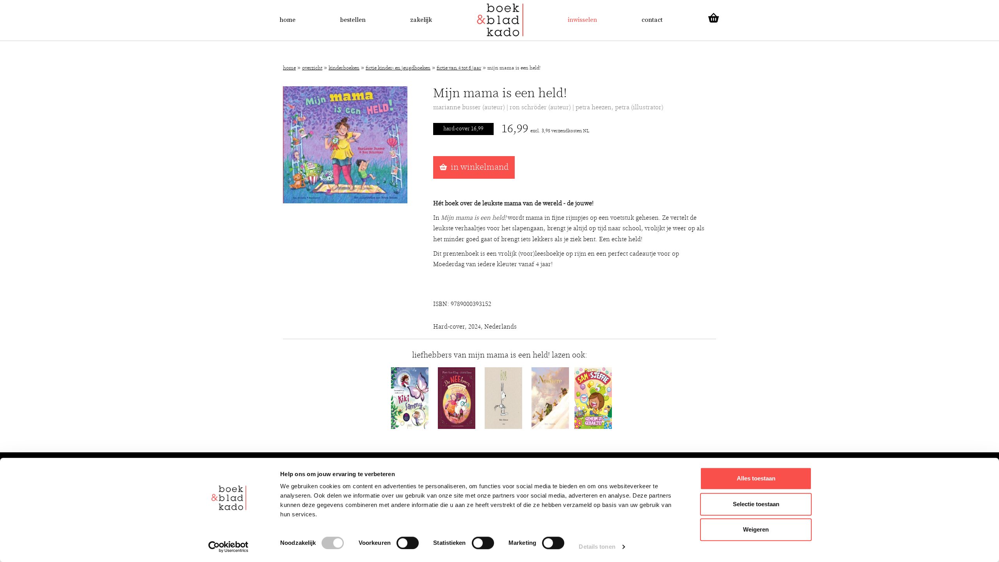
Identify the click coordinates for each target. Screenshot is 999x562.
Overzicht (312, 68)
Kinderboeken (344, 68)
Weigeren (756, 529)
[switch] (407, 543)
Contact (652, 20)
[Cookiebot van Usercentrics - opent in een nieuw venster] (228, 547)
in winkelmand (480, 167)
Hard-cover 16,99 (463, 128)
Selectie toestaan (756, 504)
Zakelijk (421, 20)
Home (287, 20)
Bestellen (353, 20)
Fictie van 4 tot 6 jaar (459, 68)
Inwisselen (582, 20)
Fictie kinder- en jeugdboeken (398, 68)
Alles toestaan (756, 478)
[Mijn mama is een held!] (345, 144)
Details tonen (597, 546)
